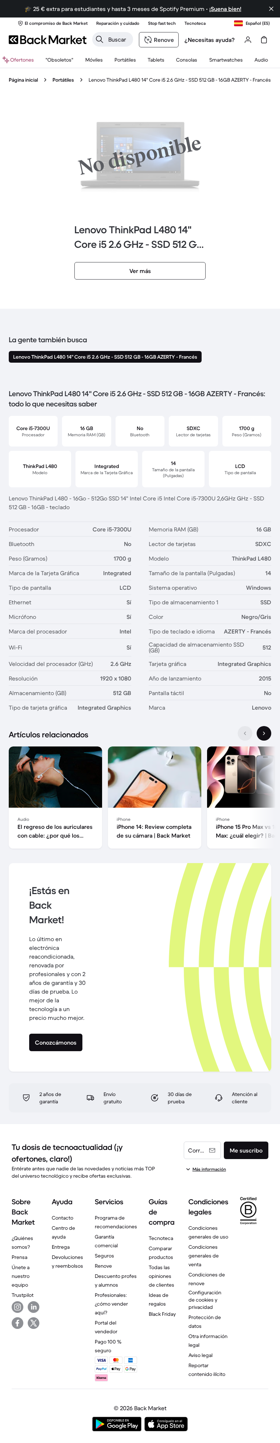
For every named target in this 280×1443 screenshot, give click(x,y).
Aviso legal (200, 1355)
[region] (140, 799)
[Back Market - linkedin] (33, 1307)
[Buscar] (99, 39)
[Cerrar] (271, 8)
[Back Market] (47, 39)
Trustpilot (23, 1295)
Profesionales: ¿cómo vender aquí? (111, 1304)
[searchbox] (118, 39)
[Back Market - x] (33, 1323)
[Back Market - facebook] (17, 1323)
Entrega (61, 1247)
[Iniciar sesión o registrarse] (248, 39)
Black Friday (162, 1314)
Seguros (104, 1255)
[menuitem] (94, 60)
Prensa (19, 1257)
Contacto (62, 1217)
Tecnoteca (161, 1238)
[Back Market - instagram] (17, 1307)
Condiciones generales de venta (203, 1256)
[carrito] (264, 39)
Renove (103, 1266)
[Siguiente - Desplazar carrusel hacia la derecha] (264, 733)
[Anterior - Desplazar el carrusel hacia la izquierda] (245, 733)
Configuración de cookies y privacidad (204, 1299)
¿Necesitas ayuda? (209, 39)
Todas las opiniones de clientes (161, 1276)
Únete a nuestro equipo (21, 1276)
